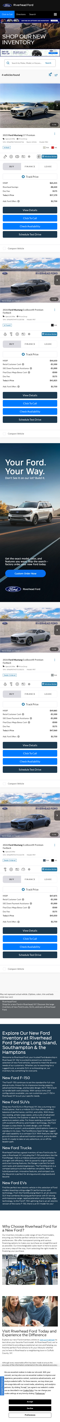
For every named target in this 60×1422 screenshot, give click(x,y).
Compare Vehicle (16, 248)
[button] (7, 14)
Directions (21, 14)
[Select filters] (50, 75)
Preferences (30, 1415)
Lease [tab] (48, 166)
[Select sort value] (55, 75)
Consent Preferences (2, 1386)
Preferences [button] (40, 1393)
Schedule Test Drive (30, 234)
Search (48, 63)
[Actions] (54, 133)
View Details (30, 210)
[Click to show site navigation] (55, 14)
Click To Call (30, 218)
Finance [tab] (30, 166)
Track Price (32, 176)
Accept (30, 1402)
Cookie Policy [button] (28, 1390)
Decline (30, 1408)
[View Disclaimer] (29, 156)
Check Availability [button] (30, 226)
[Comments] (39, 157)
